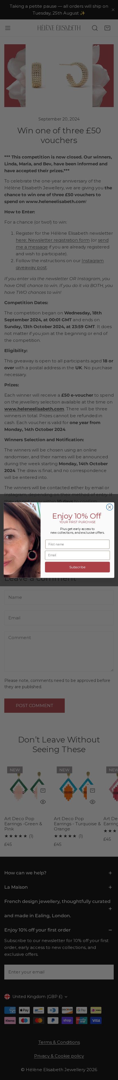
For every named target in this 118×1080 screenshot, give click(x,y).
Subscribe (77, 567)
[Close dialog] (109, 507)
